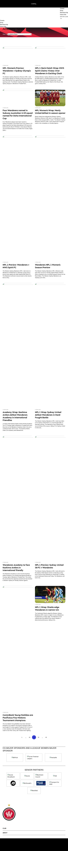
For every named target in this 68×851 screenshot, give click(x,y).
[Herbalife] (53, 757)
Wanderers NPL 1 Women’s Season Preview (47, 266)
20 (38, 737)
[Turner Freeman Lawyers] (34, 757)
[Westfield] (34, 790)
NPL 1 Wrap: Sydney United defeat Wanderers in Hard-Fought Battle (48, 415)
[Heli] (54, 776)
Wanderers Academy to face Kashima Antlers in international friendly (16, 567)
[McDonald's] (27, 783)
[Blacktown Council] (41, 776)
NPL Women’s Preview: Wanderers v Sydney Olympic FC (17, 71)
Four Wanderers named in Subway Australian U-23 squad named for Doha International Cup (18, 114)
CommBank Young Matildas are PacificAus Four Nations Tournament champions (18, 717)
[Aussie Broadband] (13, 776)
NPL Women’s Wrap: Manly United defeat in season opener (50, 111)
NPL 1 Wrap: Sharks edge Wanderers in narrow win (47, 608)
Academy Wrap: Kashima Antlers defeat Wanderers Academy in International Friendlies (15, 416)
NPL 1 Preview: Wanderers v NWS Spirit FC (16, 266)
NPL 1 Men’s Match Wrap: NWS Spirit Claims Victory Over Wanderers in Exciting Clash (49, 71)
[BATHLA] (15, 757)
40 (46, 737)
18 (29, 737)
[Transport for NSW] (54, 783)
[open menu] (1, 17)
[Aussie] (27, 776)
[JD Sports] (13, 783)
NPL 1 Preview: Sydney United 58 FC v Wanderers (49, 566)
